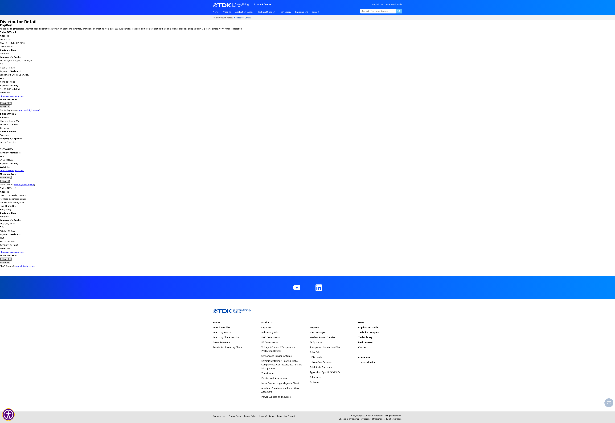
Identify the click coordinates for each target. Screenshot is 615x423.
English (375, 4)
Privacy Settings (266, 416)
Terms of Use (219, 416)
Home (215, 17)
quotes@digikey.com (29, 110)
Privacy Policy (235, 416)
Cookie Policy (250, 416)
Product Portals (226, 17)
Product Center (262, 4)
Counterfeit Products (286, 416)
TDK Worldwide (394, 4)
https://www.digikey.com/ (12, 96)
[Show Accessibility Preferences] (8, 414)
